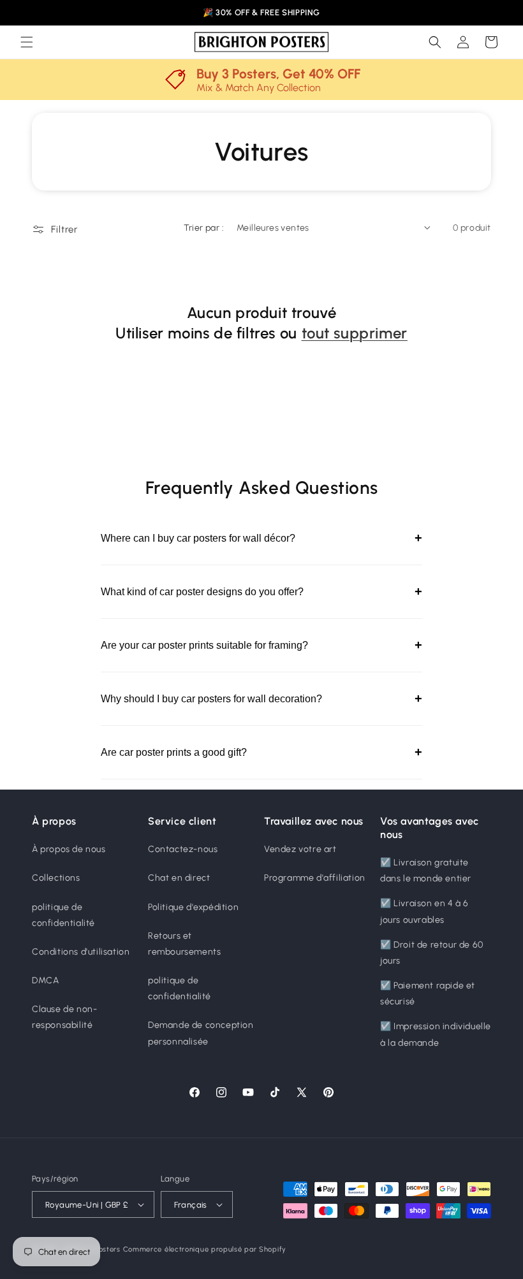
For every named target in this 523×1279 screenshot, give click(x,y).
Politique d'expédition (193, 907)
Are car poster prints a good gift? (261, 752)
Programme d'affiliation (314, 877)
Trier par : (204, 227)
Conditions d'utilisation (80, 951)
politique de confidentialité (63, 915)
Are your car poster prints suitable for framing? (261, 645)
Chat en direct (179, 877)
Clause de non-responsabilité (64, 1017)
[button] (27, 42)
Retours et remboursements (184, 943)
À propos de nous (69, 849)
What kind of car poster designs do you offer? (261, 591)
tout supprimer (355, 333)
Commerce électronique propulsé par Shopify (204, 1249)
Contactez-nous (182, 849)
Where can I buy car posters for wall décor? (261, 538)
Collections (56, 877)
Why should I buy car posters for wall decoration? (261, 698)
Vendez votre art (300, 849)
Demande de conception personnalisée (201, 1033)
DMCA (45, 980)
